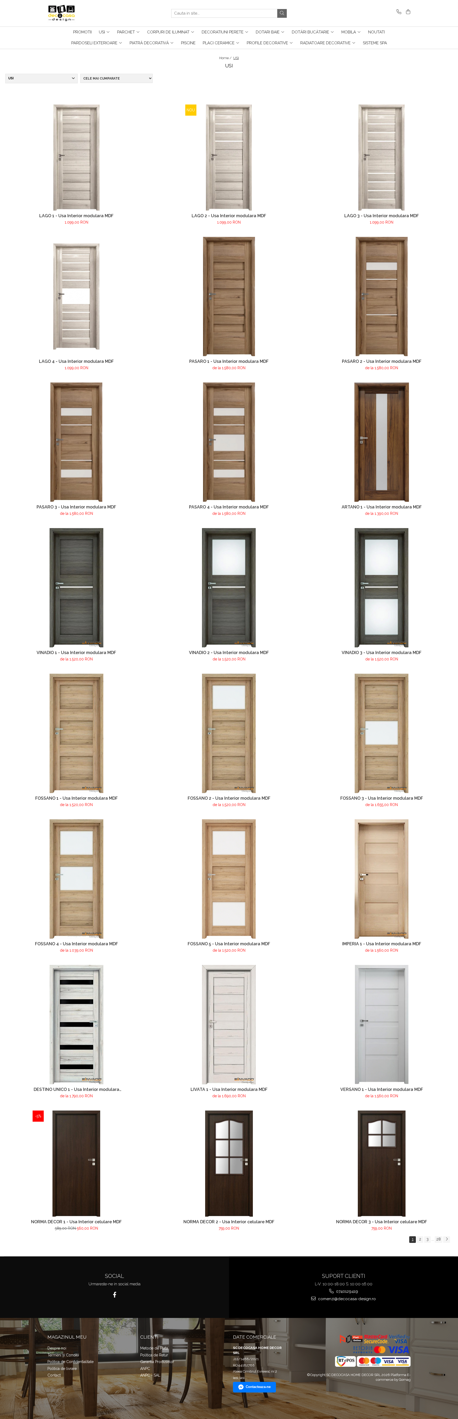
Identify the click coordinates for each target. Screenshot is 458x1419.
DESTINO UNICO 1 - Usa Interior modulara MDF (76, 1089)
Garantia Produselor (157, 1362)
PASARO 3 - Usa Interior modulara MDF (76, 507)
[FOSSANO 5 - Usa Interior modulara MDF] (229, 879)
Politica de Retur (154, 1355)
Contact (54, 1375)
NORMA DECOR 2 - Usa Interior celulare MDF (228, 1221)
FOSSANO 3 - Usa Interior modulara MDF (381, 798)
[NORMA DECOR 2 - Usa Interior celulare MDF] (229, 1164)
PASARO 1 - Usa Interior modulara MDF (228, 361)
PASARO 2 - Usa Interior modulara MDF (381, 361)
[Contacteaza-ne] (398, 12)
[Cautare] (282, 13)
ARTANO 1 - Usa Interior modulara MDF (382, 507)
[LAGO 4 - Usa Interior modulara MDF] (76, 296)
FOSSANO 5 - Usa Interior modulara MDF (229, 943)
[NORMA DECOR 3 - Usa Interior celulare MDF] (381, 1164)
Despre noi (56, 1348)
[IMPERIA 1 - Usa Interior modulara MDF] (381, 879)
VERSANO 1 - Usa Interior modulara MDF (381, 1089)
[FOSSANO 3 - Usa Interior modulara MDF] (381, 733)
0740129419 (346, 1291)
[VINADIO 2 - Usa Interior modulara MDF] (229, 587)
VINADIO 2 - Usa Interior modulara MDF (229, 652)
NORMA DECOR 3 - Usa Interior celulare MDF (381, 1221)
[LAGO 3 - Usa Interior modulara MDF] (381, 158)
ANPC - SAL (150, 1375)
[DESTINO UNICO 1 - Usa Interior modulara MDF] (76, 1024)
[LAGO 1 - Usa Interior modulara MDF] (76, 158)
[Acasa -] (73, 13)
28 (438, 1239)
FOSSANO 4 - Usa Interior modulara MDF (76, 943)
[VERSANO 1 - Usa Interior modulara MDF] (381, 1024)
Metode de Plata (154, 1348)
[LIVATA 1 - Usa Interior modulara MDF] (229, 1024)
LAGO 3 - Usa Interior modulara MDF (381, 215)
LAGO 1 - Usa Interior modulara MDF (76, 215)
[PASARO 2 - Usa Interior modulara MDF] (381, 296)
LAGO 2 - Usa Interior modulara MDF (229, 215)
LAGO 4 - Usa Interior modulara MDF (76, 361)
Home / (225, 58)
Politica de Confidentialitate (70, 1362)
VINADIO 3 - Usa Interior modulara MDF (381, 652)
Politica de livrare (62, 1368)
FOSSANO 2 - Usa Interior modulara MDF (229, 798)
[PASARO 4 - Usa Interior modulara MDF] (229, 442)
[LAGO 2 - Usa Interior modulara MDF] (229, 158)
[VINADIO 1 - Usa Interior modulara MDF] (76, 587)
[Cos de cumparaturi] (407, 12)
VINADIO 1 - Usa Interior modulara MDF (76, 652)
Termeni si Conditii (63, 1355)
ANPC (145, 1368)
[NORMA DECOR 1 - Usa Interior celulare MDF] (76, 1164)
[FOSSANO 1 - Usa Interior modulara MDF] (76, 733)
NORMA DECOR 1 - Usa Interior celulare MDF (76, 1221)
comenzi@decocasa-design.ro (346, 1298)
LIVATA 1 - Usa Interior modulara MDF (229, 1089)
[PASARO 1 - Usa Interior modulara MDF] (229, 296)
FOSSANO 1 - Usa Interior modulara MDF (76, 798)
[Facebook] (114, 1294)
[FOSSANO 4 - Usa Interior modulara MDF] (76, 879)
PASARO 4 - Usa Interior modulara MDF (229, 507)
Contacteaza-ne (258, 1387)
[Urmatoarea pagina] (446, 1239)
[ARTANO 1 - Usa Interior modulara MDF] (381, 442)
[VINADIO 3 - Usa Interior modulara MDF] (381, 587)
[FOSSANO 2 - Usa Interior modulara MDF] (229, 733)
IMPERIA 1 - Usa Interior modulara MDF (381, 943)
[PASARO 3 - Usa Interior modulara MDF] (76, 442)
